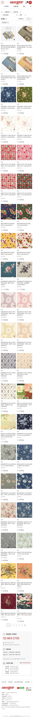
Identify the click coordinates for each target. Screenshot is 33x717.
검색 (30, 2)
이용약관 (10, 682)
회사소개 (4, 682)
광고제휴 (27, 682)
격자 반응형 (28, 18)
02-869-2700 (11, 638)
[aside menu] (2, 2)
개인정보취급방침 (18, 682)
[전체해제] (30, 22)
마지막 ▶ (24, 625)
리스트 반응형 (30, 18)
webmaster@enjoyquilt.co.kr (12, 701)
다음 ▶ (22, 625)
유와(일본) (4, 22)
